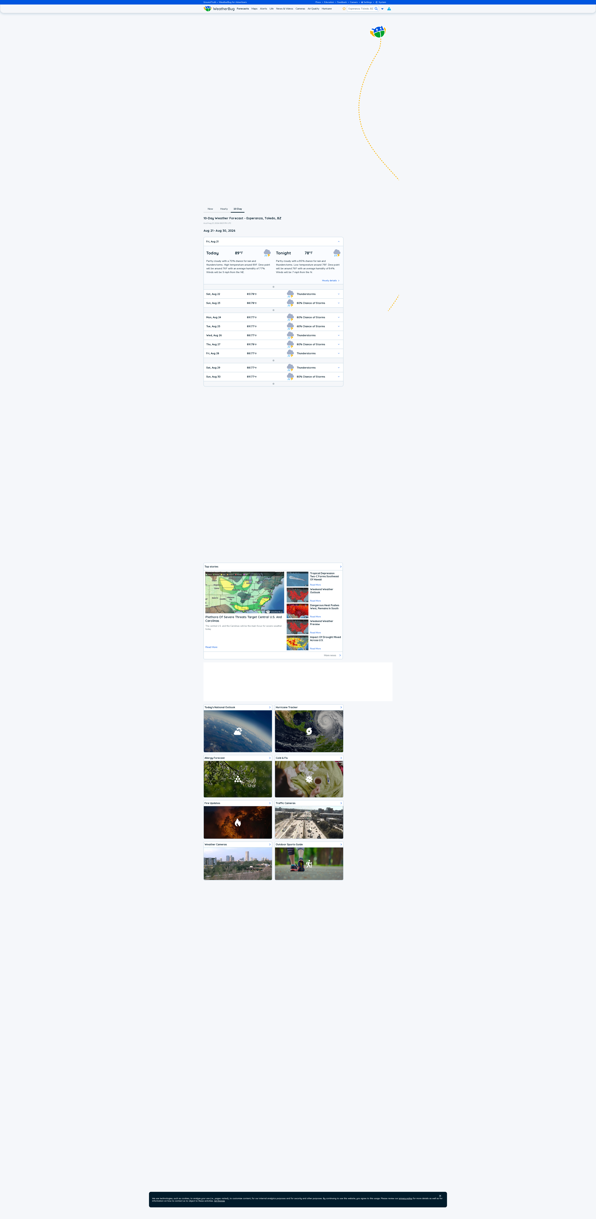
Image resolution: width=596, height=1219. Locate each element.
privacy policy (405, 1198)
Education (329, 2)
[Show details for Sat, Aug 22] (339, 294)
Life (272, 8)
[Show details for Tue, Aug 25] (339, 326)
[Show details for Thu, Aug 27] (339, 344)
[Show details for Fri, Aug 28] (339, 353)
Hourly (224, 209)
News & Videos (284, 8)
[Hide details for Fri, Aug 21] (339, 241)
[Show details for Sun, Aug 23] (339, 303)
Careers (354, 2)
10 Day (237, 209)
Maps (254, 8)
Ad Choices (219, 1201)
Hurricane (327, 8)
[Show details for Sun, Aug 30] (339, 376)
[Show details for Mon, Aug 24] (339, 317)
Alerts (263, 8)
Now (210, 209)
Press (318, 2)
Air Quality (313, 8)
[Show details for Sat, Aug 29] (339, 367)
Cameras (300, 8)
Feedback (342, 2)
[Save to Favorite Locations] (344, 9)
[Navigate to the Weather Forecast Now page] (218, 9)
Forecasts (243, 8)
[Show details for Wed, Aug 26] (339, 335)
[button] (440, 1196)
